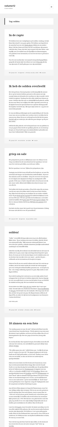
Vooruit (46, 278)
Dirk (17, 346)
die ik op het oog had (23, 195)
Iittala (28, 72)
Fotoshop (37, 371)
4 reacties (38, 310)
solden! (14, 232)
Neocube (40, 62)
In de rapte (16, 35)
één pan (13, 291)
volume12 (9, 5)
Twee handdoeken (43, 289)
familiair (21, 310)
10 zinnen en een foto (23, 323)
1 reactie (35, 140)
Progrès (18, 407)
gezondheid (30, 219)
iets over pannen (38, 202)
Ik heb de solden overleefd (27, 86)
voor (30, 286)
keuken (27, 310)
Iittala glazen (29, 45)
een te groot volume (39, 200)
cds (27, 286)
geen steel (26, 200)
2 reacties (43, 72)
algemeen (22, 72)
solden (37, 72)
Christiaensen (29, 369)
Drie (24, 286)
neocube (32, 72)
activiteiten (22, 140)
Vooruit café (12, 119)
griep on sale (18, 154)
